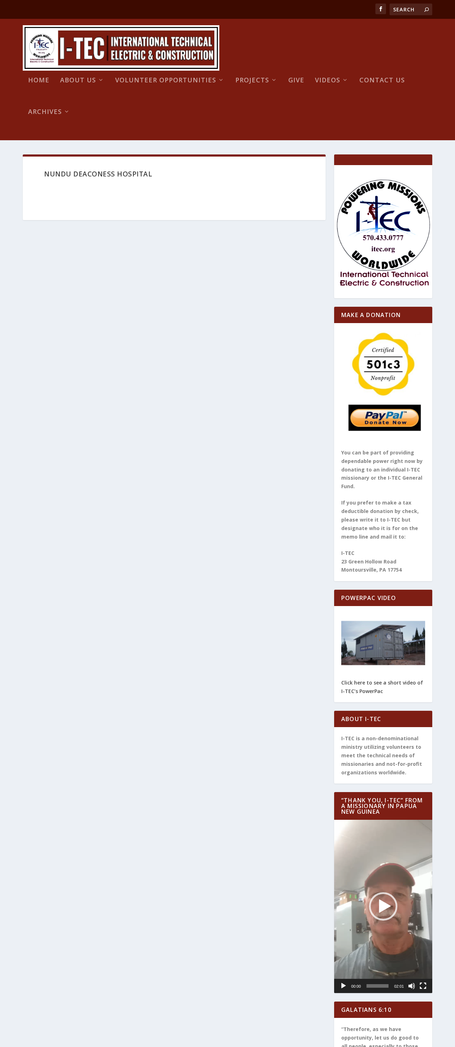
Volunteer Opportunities (165, 80)
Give (296, 80)
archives (45, 112)
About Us (78, 80)
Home (38, 80)
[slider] (377, 986)
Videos (327, 80)
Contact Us (382, 80)
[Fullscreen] (423, 985)
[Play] (343, 985)
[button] (383, 906)
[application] (383, 906)
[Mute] (411, 985)
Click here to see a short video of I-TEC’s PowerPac (382, 686)
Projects (252, 80)
